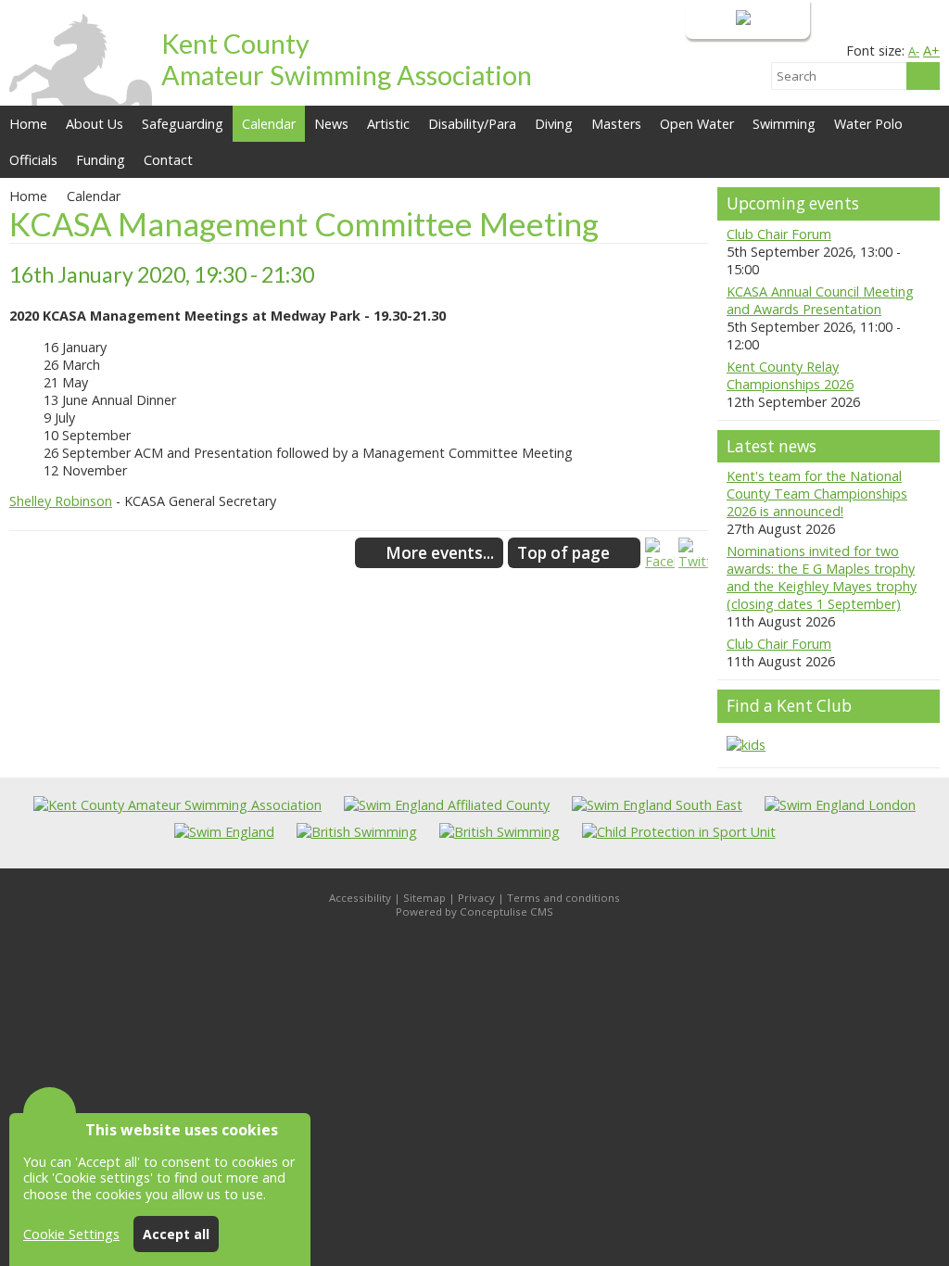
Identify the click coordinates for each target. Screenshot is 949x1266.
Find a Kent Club (789, 705)
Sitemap (424, 898)
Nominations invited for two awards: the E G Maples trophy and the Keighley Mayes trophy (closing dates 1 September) (822, 577)
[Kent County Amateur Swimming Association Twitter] (693, 561)
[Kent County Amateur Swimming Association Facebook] (660, 561)
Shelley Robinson (60, 501)
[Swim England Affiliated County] (447, 805)
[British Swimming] (356, 832)
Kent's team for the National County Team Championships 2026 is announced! (817, 493)
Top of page (563, 552)
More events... (440, 552)
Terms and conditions (563, 898)
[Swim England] (224, 832)
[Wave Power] (499, 832)
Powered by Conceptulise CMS (474, 911)
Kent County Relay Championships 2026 (790, 375)
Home (28, 124)
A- (913, 51)
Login (715, 19)
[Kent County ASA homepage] (177, 805)
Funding (100, 160)
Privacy (476, 898)
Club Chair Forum (779, 234)
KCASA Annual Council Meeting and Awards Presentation (820, 300)
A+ (931, 50)
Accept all (176, 1234)
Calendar (269, 124)
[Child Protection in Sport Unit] (679, 832)
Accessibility (360, 898)
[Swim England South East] (657, 805)
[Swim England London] (840, 805)
